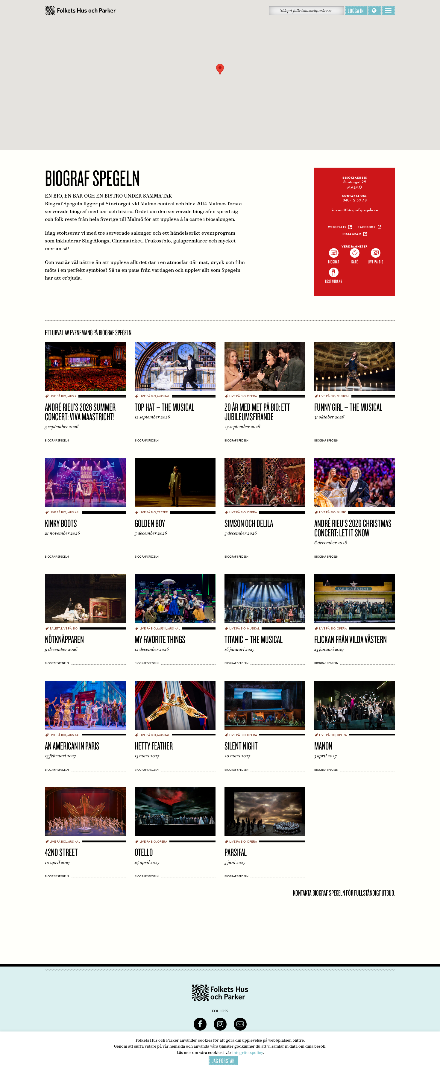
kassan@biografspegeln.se (355, 210)
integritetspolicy (247, 1052)
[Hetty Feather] (175, 707)
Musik (71, 396)
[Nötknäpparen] (85, 600)
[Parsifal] (264, 813)
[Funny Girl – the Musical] (354, 368)
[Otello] (175, 813)
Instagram (352, 234)
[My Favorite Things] (175, 600)
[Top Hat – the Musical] (175, 368)
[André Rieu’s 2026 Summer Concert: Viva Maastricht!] (85, 368)
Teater (162, 512)
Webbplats (337, 227)
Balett (55, 628)
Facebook (367, 227)
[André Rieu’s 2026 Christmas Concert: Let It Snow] (354, 484)
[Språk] (374, 10)
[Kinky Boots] (85, 484)
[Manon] (354, 707)
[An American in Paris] (85, 707)
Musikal (163, 396)
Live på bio (58, 396)
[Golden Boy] (175, 484)
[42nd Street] (85, 813)
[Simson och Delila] (264, 484)
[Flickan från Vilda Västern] (354, 600)
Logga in (356, 10)
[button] (220, 69)
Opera (252, 396)
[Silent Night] (264, 707)
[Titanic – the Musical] (264, 600)
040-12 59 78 (355, 200)
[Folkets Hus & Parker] (80, 10)
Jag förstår (223, 1060)
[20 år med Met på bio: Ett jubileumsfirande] (264, 368)
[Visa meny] (388, 10)
